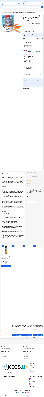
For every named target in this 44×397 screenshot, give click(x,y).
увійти (28, 196)
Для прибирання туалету (26, 327)
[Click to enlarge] (3, 32)
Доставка (32, 367)
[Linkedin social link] (32, 31)
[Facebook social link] (28, 31)
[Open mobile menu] (2, 4)
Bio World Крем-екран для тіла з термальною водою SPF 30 (5, 257)
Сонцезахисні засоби (4, 258)
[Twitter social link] (29, 31)
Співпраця (32, 371)
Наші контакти (32, 365)
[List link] (15, 373)
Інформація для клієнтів (34, 373)
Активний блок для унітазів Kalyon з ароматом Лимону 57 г (38, 326)
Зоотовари (5, 12)
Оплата (31, 369)
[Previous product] (40, 12)
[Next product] (42, 12)
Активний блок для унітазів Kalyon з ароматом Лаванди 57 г (27, 326)
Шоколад (13, 327)
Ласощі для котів (10, 12)
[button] (6, 266)
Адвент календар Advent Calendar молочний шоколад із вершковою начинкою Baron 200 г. (16, 327)
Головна (2, 12)
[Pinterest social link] (31, 31)
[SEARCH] (42, 7)
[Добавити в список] (10, 246)
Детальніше (39, 68)
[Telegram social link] (33, 31)
